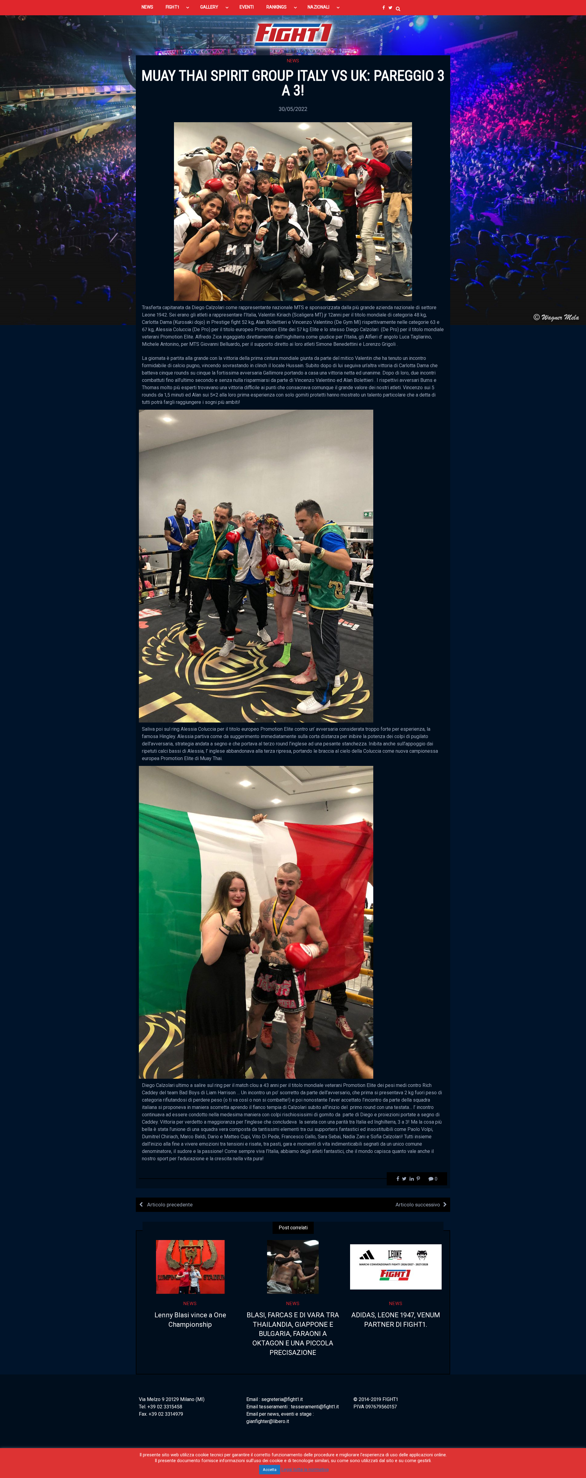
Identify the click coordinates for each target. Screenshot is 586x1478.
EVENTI (247, 7)
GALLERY (209, 7)
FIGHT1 (172, 7)
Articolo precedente (169, 1205)
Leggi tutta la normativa (305, 1469)
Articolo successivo (418, 1205)
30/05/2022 (293, 109)
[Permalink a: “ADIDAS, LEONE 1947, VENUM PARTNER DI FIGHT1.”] (395, 1267)
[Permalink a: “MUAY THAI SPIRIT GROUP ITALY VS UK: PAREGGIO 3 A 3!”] (293, 211)
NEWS (147, 7)
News (293, 61)
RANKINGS (276, 7)
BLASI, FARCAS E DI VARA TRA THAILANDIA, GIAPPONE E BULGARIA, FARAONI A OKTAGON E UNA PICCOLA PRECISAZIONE (293, 1333)
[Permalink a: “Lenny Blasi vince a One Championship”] (190, 1267)
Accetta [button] (270, 1469)
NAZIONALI (318, 7)
